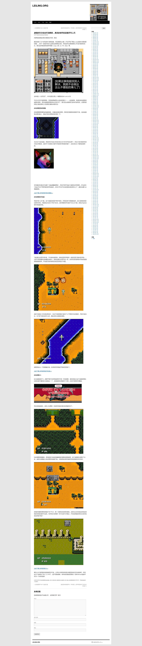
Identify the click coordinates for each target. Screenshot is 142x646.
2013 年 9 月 (95, 207)
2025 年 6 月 (95, 34)
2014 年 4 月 (95, 198)
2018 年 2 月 (95, 135)
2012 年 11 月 (96, 220)
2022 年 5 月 (95, 70)
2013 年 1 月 (95, 217)
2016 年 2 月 (95, 170)
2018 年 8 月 (95, 126)
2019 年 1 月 (95, 118)
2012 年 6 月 (95, 228)
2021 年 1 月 (95, 92)
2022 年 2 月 (95, 74)
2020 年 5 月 (95, 99)
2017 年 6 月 (95, 146)
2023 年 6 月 (95, 50)
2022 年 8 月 (95, 65)
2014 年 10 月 (96, 189)
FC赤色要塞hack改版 (44, 580)
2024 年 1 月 (95, 40)
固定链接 (83, 580)
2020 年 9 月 (95, 96)
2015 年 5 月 (95, 182)
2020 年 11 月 (96, 95)
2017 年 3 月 (95, 151)
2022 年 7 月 (95, 67)
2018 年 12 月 (96, 120)
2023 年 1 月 (95, 58)
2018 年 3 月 (95, 133)
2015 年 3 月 (95, 185)
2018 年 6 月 (95, 129)
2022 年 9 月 (95, 64)
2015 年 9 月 (95, 178)
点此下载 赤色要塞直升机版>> (43, 371)
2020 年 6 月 (95, 98)
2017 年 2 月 (95, 152)
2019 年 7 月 (95, 111)
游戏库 (62, 580)
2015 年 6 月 (95, 180)
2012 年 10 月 (96, 222)
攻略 (47, 22)
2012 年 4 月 (95, 231)
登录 (94, 238)
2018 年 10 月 (96, 123)
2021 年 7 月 (95, 84)
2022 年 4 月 (95, 71)
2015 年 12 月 (96, 173)
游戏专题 (59, 580)
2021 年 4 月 (95, 89)
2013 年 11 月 (96, 204)
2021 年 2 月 (95, 90)
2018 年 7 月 (95, 127)
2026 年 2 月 (95, 33)
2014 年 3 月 (95, 200)
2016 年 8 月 (95, 161)
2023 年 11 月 (96, 43)
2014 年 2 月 (95, 201)
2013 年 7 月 (95, 210)
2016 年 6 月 (95, 164)
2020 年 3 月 (95, 102)
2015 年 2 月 (95, 186)
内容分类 (54, 580)
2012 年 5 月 (95, 229)
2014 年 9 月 (95, 191)
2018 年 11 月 (96, 121)
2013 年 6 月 (95, 212)
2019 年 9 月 (95, 108)
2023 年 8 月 (95, 47)
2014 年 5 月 (95, 197)
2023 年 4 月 (95, 53)
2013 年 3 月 (95, 216)
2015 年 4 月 (95, 183)
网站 (35, 628)
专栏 (50, 22)
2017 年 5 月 (95, 148)
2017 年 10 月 (96, 141)
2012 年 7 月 (95, 226)
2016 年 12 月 (96, 155)
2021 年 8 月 (95, 83)
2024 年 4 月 (95, 36)
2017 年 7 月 (95, 145)
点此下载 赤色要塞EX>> (41, 568)
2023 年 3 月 (95, 55)
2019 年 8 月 (95, 109)
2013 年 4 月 (95, 214)
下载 (43, 22)
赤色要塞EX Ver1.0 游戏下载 (41, 28)
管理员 (46, 34)
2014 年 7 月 (95, 194)
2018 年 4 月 (95, 132)
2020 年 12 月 (96, 93)
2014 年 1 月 (95, 203)
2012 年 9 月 (95, 223)
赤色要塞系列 (72, 580)
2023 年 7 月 (95, 49)
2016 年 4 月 (95, 167)
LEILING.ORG (40, 5)
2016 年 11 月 (96, 157)
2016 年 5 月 (95, 166)
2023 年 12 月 (96, 41)
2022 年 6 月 (95, 68)
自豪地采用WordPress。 (98, 642)
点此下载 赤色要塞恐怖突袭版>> (43, 193)
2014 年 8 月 (95, 192)
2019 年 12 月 (96, 105)
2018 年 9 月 (95, 124)
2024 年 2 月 (95, 39)
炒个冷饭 (67, 580)
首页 (35, 22)
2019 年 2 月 (95, 117)
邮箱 (35, 622)
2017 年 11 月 (96, 139)
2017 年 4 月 (95, 149)
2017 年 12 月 (96, 138)
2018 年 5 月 (95, 130)
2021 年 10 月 (96, 80)
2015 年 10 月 (96, 176)
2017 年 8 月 (95, 143)
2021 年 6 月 (95, 86)
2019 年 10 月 (96, 107)
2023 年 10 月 (96, 44)
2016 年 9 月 (95, 160)
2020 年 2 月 (95, 104)
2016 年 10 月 (96, 158)
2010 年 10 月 (96, 234)
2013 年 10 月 (96, 206)
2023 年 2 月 (95, 56)
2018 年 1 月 (95, 136)
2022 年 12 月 (96, 59)
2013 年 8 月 (95, 209)
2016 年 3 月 (95, 169)
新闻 (39, 22)
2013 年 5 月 (95, 213)
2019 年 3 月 (95, 115)
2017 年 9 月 (95, 142)
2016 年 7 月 (95, 163)
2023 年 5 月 (95, 52)
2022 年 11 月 (96, 61)
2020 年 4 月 (95, 101)
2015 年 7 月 (95, 179)
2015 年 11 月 (96, 175)
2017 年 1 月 (95, 154)
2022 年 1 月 (95, 75)
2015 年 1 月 (95, 188)
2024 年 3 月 (95, 37)
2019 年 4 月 (95, 114)
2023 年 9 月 (95, 46)
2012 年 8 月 (95, 225)
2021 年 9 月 (95, 81)
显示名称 (36, 617)
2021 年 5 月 (95, 87)
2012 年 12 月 (96, 219)
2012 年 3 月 (95, 232)
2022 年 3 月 (95, 73)
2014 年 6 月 (95, 195)
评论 (35, 598)
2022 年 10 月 (96, 62)
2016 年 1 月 (95, 172)
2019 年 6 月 (95, 112)
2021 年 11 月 (96, 78)
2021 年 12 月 (96, 77)
